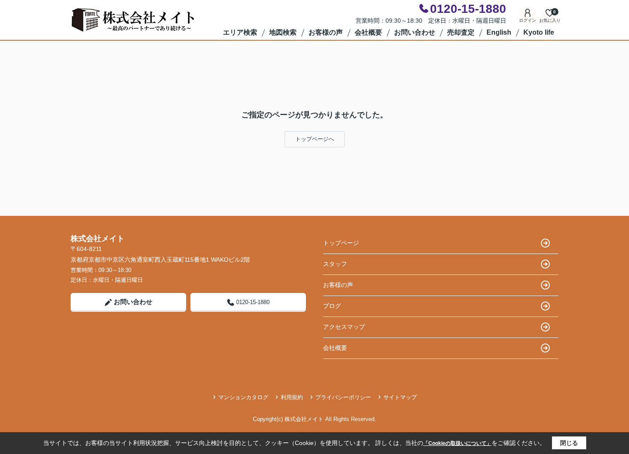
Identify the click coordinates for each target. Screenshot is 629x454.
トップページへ (314, 139)
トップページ (341, 242)
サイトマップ (400, 397)
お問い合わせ (414, 32)
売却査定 (461, 32)
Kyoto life (538, 32)
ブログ (332, 305)
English (499, 32)
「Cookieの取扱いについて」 (457, 443)
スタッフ (335, 263)
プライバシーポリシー (343, 397)
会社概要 (368, 32)
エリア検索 (240, 32)
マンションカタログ (243, 397)
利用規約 (292, 397)
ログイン (527, 20)
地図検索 (283, 32)
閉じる (569, 442)
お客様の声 (326, 32)
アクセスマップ (344, 326)
